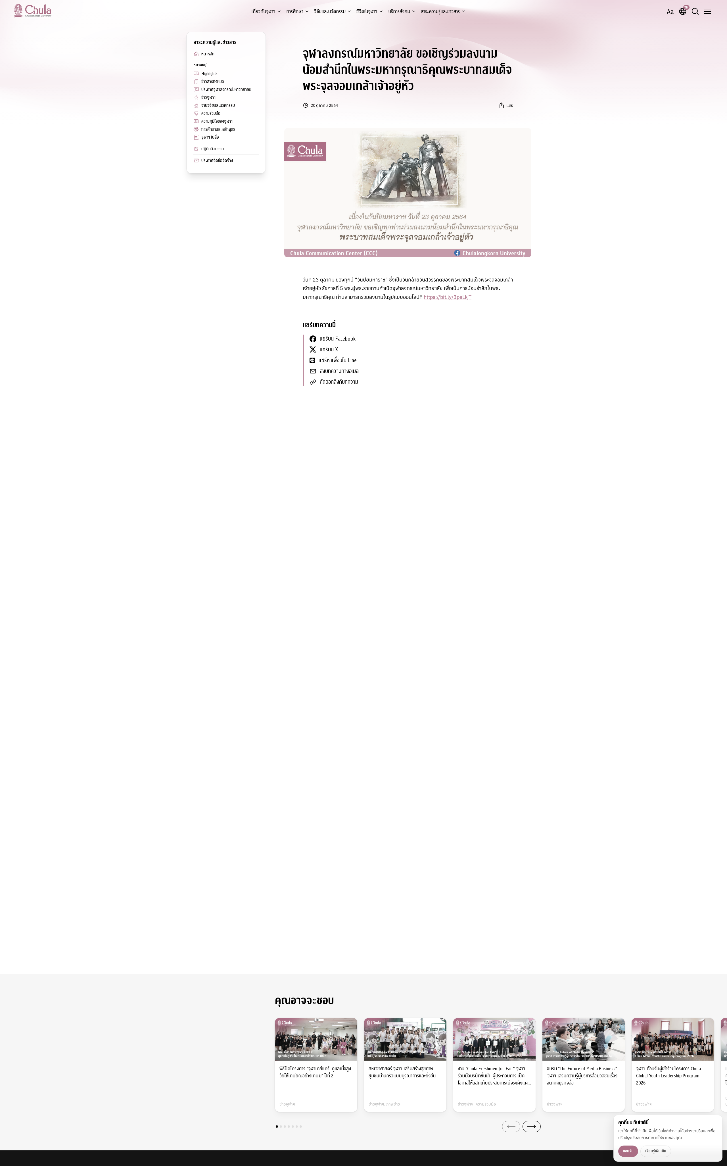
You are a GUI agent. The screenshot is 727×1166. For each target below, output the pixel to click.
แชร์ (509, 105)
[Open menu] (707, 11)
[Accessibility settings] (670, 11)
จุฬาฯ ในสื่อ (210, 137)
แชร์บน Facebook (338, 338)
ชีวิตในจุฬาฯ (366, 11)
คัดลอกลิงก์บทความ (339, 382)
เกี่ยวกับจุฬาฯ (263, 11)
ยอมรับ (628, 1151)
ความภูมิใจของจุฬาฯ (217, 121)
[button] (277, 1126)
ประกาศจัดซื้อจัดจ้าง (217, 160)
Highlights (209, 73)
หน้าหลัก (207, 54)
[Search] (695, 11)
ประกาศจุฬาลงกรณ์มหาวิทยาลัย (226, 89)
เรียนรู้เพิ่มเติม (655, 1151)
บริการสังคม (399, 11)
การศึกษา (294, 11)
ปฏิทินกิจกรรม (212, 148)
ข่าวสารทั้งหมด (212, 81)
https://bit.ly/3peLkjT (447, 297)
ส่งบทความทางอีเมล (339, 371)
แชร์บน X (329, 349)
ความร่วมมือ (210, 113)
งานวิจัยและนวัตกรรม (218, 105)
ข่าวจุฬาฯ (208, 97)
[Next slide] (532, 1126)
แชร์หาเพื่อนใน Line (338, 360)
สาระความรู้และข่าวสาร (440, 11)
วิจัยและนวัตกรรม (330, 11)
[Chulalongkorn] (32, 10)
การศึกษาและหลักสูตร (218, 129)
